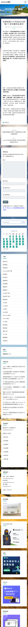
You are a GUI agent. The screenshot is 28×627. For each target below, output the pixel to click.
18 (19, 241)
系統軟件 (5, 274)
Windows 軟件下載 (7, 271)
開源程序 (5, 328)
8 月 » (7, 249)
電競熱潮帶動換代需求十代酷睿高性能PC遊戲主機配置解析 (14, 132)
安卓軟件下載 (6, 296)
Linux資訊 (5, 306)
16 (13, 241)
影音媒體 (5, 283)
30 (13, 246)
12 (23, 239)
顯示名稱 (5, 181)
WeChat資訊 (6, 318)
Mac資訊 (5, 302)
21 (7, 244)
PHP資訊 (5, 321)
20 (4, 244)
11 (19, 239)
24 (16, 244)
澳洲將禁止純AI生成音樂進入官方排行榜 (13, 407)
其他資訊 (5, 340)
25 (19, 244)
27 (4, 246)
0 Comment (19, 27)
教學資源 (5, 325)
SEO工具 (5, 334)
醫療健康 (5, 337)
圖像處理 (5, 280)
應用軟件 (5, 290)
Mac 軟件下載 (6, 293)
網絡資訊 (6, 122)
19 (23, 241)
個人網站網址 (6, 194)
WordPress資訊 (6, 315)
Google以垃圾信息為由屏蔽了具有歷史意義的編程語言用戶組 (14, 140)
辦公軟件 (5, 277)
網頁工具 (5, 331)
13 (4, 241)
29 (10, 246)
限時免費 (5, 268)
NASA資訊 (5, 312)
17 (16, 241)
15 (10, 241)
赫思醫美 (5, 264)
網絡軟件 (5, 287)
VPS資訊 (5, 309)
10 (16, 239)
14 (7, 241)
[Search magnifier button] (24, 222)
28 (7, 246)
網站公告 (5, 261)
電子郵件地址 (6, 188)
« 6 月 (4, 249)
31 (16, 246)
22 (10, 244)
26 (23, 244)
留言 (4, 160)
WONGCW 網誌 (5, 2)
